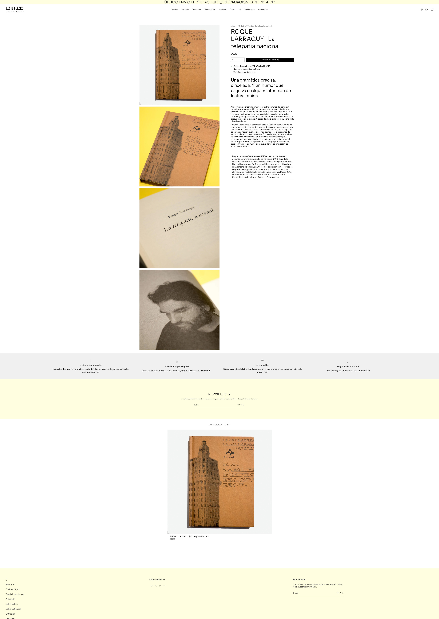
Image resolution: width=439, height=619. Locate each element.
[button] (174, 9)
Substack (10, 599)
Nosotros (10, 584)
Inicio (233, 26)
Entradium (11, 614)
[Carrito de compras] (432, 9)
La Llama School (13, 609)
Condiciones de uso (15, 594)
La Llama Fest (12, 604)
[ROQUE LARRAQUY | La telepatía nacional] (219, 482)
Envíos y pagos (12, 589)
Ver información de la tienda (244, 72)
